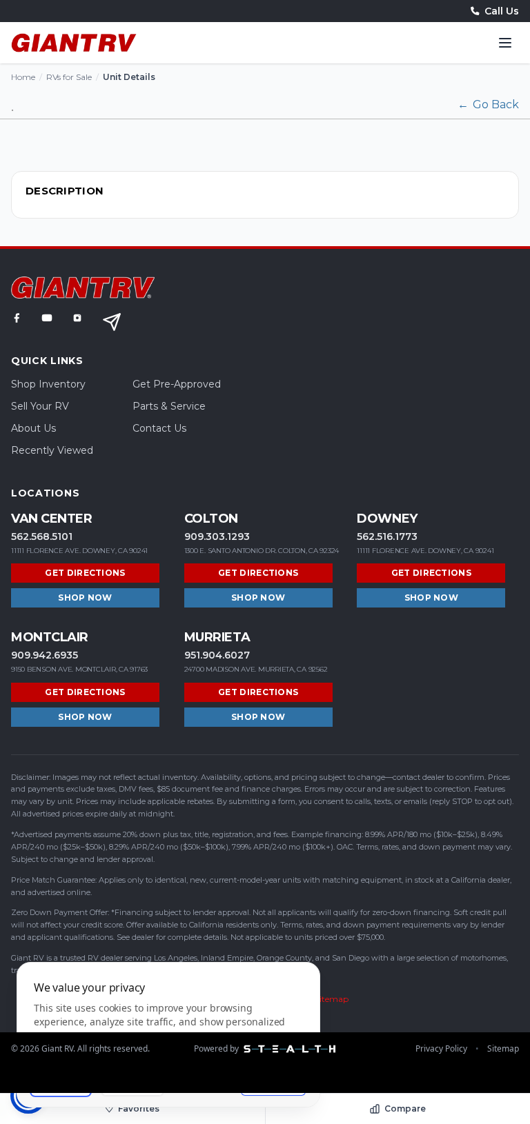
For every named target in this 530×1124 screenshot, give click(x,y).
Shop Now (85, 597)
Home (23, 77)
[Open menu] (505, 43)
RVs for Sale (69, 77)
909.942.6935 (44, 655)
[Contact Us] (111, 322)
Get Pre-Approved (176, 384)
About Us (33, 428)
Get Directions (85, 573)
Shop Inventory (48, 384)
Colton (211, 518)
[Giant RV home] (74, 42)
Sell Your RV (40, 406)
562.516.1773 (387, 536)
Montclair (49, 637)
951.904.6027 (217, 655)
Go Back (488, 104)
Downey (387, 518)
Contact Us (159, 428)
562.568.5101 (41, 536)
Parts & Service (169, 406)
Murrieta (217, 637)
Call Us (501, 11)
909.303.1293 (217, 536)
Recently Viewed (52, 450)
